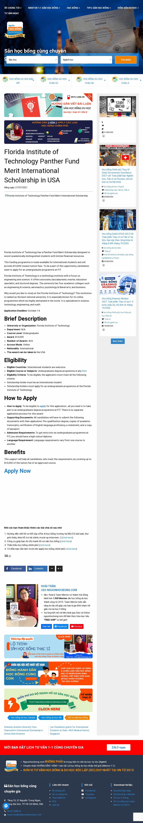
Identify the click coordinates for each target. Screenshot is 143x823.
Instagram (90, 797)
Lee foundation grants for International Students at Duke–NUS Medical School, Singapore (69, 730)
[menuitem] (18, 80)
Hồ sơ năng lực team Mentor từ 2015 (124, 803)
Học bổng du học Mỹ (51, 717)
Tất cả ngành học (111, 193)
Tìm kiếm (126, 59)
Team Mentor (59, 797)
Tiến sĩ (126, 190)
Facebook (62, 626)
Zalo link (46, 626)
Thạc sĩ (107, 251)
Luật (126, 255)
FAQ (54, 801)
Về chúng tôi (58, 790)
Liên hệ (55, 805)
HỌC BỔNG (72, 8)
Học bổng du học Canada (23, 717)
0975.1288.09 (14, 811)
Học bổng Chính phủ (111, 312)
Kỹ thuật (120, 255)
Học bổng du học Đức (112, 248)
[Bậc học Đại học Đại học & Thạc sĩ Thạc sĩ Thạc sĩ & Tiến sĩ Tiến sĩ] (33, 60)
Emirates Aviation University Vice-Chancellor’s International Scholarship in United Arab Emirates (23, 730)
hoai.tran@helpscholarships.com (24, 814)
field (84, 371)
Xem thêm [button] (118, 341)
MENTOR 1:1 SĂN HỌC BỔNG (43, 8)
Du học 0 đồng (120, 797)
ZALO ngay (119, 747)
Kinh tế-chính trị (110, 255)
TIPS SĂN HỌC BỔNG (98, 8)
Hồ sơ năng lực (60, 794)
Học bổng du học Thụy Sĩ (113, 187)
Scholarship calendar (124, 794)
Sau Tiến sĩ (118, 190)
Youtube (77, 626)
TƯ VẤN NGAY (11, 13)
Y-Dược (116, 258)
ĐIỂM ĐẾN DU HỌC (127, 8)
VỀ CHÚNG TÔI (12, 8)
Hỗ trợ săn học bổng (78, 717)
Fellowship (108, 190)
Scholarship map (122, 790)
